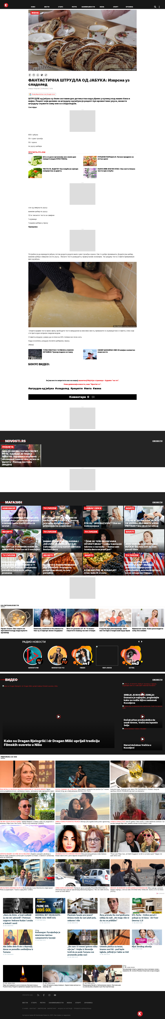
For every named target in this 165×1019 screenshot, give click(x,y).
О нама (25, 1008)
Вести (46, 7)
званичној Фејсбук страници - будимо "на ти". (98, 380)
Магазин (13, 502)
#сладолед (62, 388)
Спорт (115, 7)
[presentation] (139, 641)
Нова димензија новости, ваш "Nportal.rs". (82, 384)
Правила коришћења (82, 1008)
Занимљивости (88, 7)
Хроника (129, 7)
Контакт (33, 1008)
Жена (102, 7)
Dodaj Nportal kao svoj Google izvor (43, 94)
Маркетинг (51, 1008)
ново (33, 7)
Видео (11, 680)
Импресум (42, 1008)
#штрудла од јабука (41, 388)
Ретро (74, 7)
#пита (88, 388)
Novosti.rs (15, 441)
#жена (97, 388)
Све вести (157, 441)
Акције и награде (65, 1008)
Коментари (79, 397)
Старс (60, 7)
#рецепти (77, 388)
